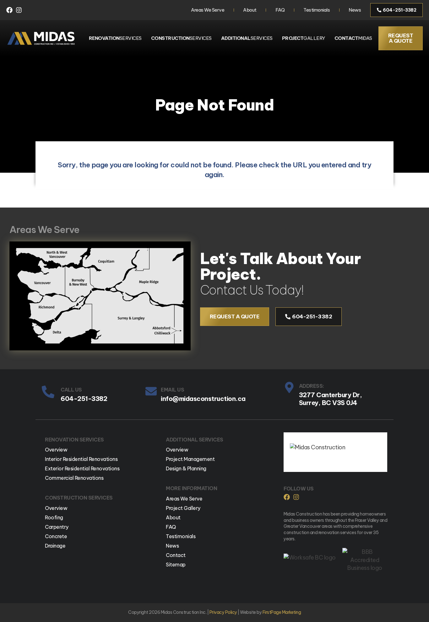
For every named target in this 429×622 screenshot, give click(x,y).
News (355, 10)
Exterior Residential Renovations (82, 468)
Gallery (303, 38)
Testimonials (316, 10)
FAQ (280, 10)
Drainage (55, 546)
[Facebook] (9, 10)
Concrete (56, 536)
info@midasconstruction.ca (203, 399)
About (250, 10)
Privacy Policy (223, 612)
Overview (56, 449)
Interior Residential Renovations (81, 459)
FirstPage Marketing (282, 612)
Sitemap (176, 564)
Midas (353, 38)
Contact (176, 555)
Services (115, 38)
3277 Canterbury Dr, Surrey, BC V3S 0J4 (330, 399)
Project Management (190, 459)
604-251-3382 (84, 399)
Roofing (54, 517)
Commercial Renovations (74, 478)
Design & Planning (186, 468)
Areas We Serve (207, 10)
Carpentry (56, 527)
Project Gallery (183, 508)
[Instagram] (19, 10)
